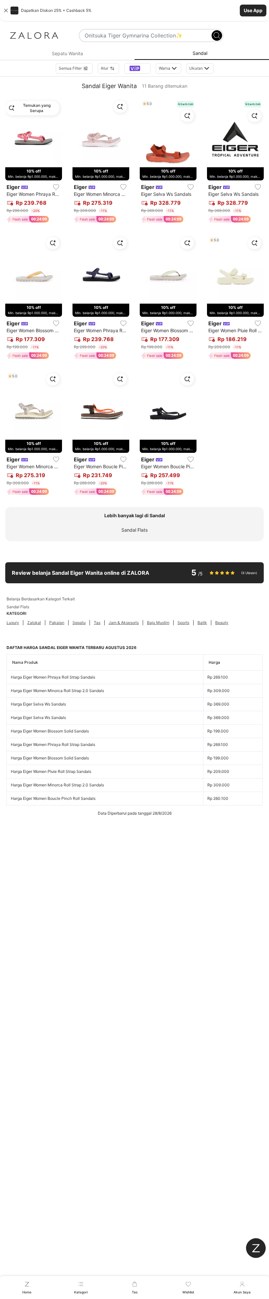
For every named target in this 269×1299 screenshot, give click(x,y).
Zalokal (34, 622)
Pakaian (56, 622)
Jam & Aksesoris (124, 622)
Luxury (13, 622)
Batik (202, 622)
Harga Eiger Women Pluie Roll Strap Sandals (51, 771)
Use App (253, 10)
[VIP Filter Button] (137, 68)
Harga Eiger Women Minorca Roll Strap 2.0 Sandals (57, 690)
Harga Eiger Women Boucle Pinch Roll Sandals (53, 798)
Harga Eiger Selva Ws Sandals (38, 704)
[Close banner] (6, 10)
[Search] (217, 35)
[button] (134, 10)
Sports (183, 622)
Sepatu (79, 622)
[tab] (67, 53)
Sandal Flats (134, 530)
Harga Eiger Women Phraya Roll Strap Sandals (53, 677)
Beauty (221, 622)
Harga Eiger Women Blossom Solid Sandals (50, 731)
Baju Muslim (158, 622)
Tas (97, 622)
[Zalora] (34, 35)
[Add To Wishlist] (56, 187)
